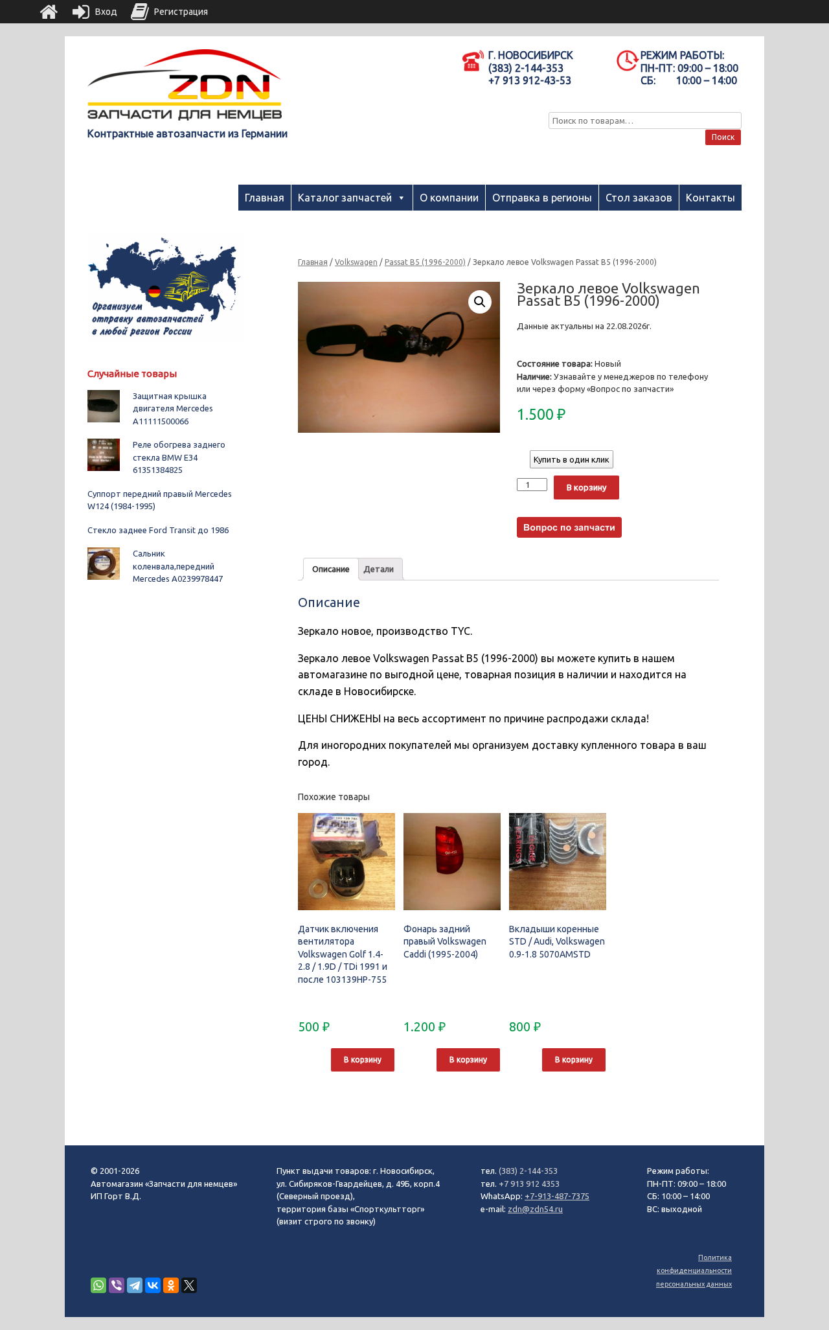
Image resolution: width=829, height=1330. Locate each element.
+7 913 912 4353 (529, 1183)
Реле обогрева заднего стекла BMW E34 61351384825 (179, 457)
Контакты (710, 197)
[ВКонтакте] (153, 1285)
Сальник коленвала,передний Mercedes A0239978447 (178, 566)
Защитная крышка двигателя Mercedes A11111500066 (173, 408)
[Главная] (48, 11)
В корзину (586, 487)
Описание (331, 568)
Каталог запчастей (345, 197)
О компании (449, 197)
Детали (378, 568)
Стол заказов (639, 197)
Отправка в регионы (542, 197)
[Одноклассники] (171, 1285)
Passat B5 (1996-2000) (425, 262)
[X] (189, 1285)
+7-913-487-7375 (557, 1195)
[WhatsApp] (98, 1285)
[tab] (331, 569)
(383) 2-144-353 (528, 1170)
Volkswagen (356, 262)
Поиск (723, 137)
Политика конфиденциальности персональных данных (694, 1271)
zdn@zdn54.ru (535, 1208)
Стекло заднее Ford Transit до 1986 (158, 529)
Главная (264, 197)
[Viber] (116, 1285)
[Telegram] (134, 1285)
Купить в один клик (571, 459)
